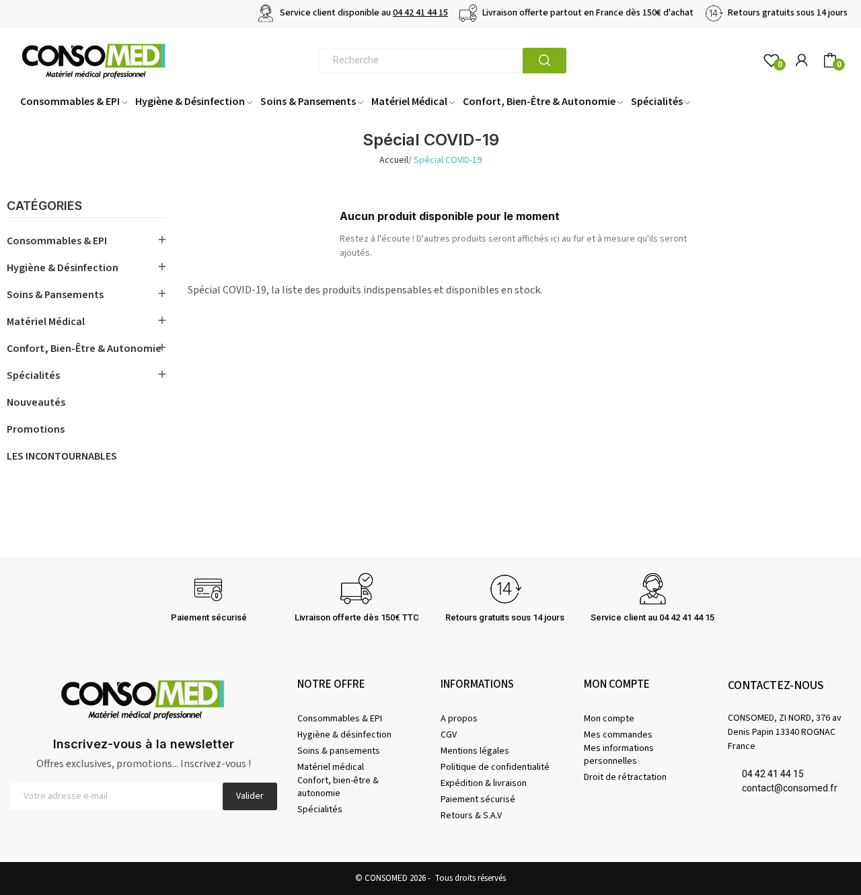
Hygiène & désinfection (62, 267)
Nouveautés (36, 402)
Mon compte (609, 719)
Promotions (36, 429)
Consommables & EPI (57, 241)
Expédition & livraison (484, 783)
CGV (449, 735)
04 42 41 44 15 (420, 13)
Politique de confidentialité (495, 767)
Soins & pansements (55, 294)
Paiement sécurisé (478, 799)
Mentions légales (475, 751)
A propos (459, 719)
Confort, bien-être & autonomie (84, 348)
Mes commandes (618, 735)
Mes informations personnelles (619, 754)
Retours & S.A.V (471, 816)
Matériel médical (46, 321)
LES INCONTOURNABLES (62, 456)
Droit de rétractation (625, 777)
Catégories (44, 206)
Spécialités (33, 375)
